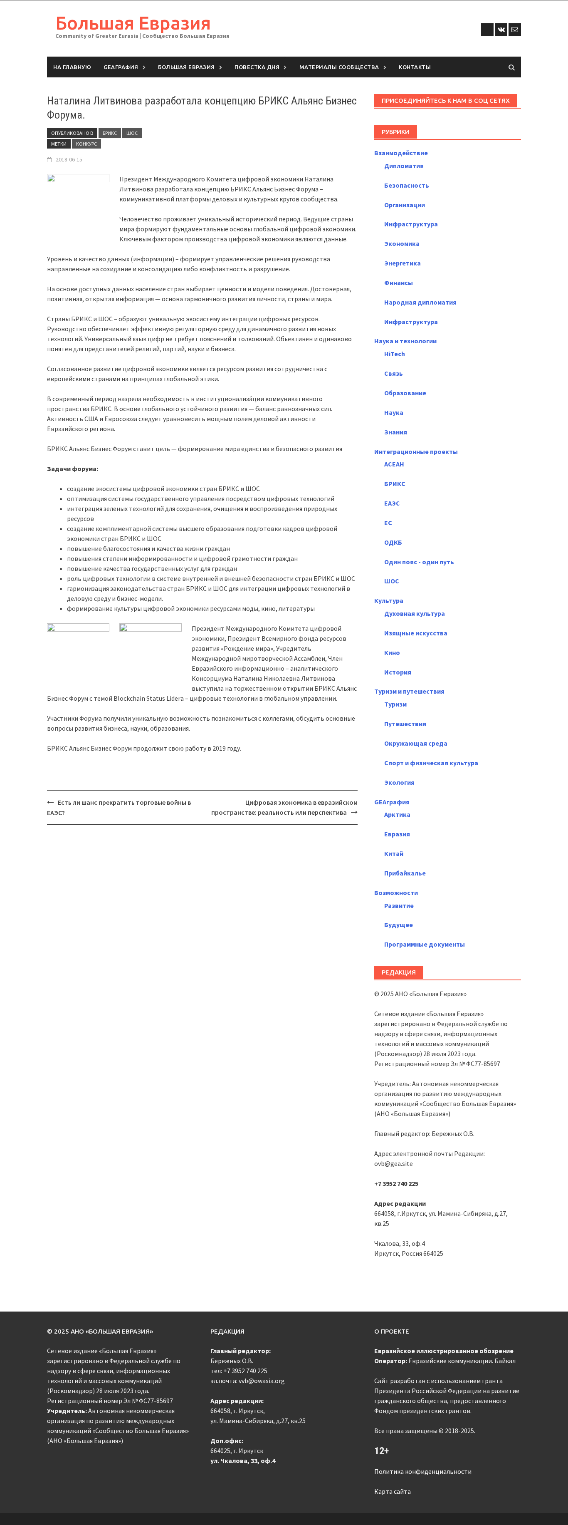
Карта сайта (392, 1491)
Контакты (415, 67)
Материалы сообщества (339, 67)
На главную (72, 67)
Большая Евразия (133, 22)
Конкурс (86, 144)
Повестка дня (257, 67)
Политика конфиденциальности (423, 1471)
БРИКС (110, 133)
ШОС (132, 133)
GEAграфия (121, 67)
